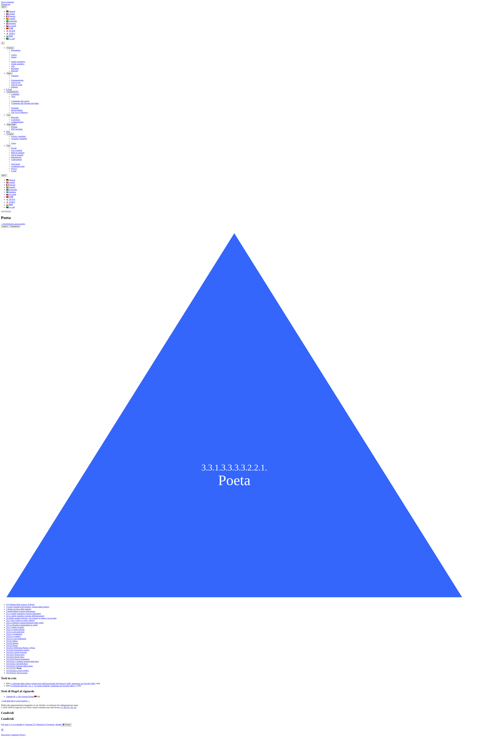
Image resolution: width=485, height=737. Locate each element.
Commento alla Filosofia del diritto (25, 103)
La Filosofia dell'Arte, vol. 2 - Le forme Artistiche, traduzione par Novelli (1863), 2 (43, 686)
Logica (14, 55)
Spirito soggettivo (18, 62)
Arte (13, 66)
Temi (13, 96)
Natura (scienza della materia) (18, 609)
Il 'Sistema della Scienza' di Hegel (20, 604)
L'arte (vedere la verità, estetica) (20, 620)
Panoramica (15, 50)
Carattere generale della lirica (22, 661)
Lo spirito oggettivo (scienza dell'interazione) (25, 616)
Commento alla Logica (20, 101)
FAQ (8, 131)
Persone (14, 127)
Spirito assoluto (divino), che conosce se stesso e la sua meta (31, 618)
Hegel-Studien (17, 110)
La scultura (13, 636)
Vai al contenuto (7, 2)
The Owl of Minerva (19, 112)
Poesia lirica (15, 657)
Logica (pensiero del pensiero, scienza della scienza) (27, 607)
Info (8, 146)
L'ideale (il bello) (15, 627)
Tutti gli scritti (16, 85)
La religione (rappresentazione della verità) (25, 623)
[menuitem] (10, 11)
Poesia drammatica (18, 659)
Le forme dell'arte (15, 629)
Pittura (12, 641)
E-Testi (9, 89)
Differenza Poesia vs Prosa (20, 648)
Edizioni (14, 87)
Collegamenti (16, 159)
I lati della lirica (17, 664)
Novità (14, 148)
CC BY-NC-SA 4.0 (68, 707)
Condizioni (14, 735)
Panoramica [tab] (15, 226)
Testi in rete (15, 82)
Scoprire (10, 134)
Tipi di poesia (16, 673)
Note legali (15, 164)
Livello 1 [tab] (5, 226)
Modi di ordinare (18, 153)
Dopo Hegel (11, 124)
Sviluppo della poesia (19, 666)
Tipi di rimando (17, 155)
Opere (9, 73)
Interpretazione (12, 92)
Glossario (15, 108)
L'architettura (14, 634)
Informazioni (16, 157)
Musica (12, 643)
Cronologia (15, 120)
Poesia (12, 645)
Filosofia (14, 71)
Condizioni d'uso (18, 166)
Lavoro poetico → (22, 701)
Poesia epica (15, 655)
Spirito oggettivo (17, 64)
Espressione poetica (17, 650)
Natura (14, 57)
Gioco (13, 143)
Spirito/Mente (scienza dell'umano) (20, 611)
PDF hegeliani (17, 129)
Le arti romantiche (16, 639)
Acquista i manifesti (19, 139)
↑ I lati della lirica (8, 701)
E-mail (13, 171)
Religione (15, 68)
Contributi (15, 94)
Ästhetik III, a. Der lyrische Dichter (20, 697)
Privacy (14, 169)
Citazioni (14, 76)
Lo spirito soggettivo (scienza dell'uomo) (23, 614)
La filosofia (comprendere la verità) (22, 625)
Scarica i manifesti (18, 136)
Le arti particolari (15, 632)
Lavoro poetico (17, 670)
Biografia (15, 117)
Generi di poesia (16, 652)
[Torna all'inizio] (2, 730)
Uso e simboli (16, 150)
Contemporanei (17, 122)
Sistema (10, 48)
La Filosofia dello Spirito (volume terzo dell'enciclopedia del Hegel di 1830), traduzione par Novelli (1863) (52, 683)
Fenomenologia (17, 80)
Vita (8, 115)
